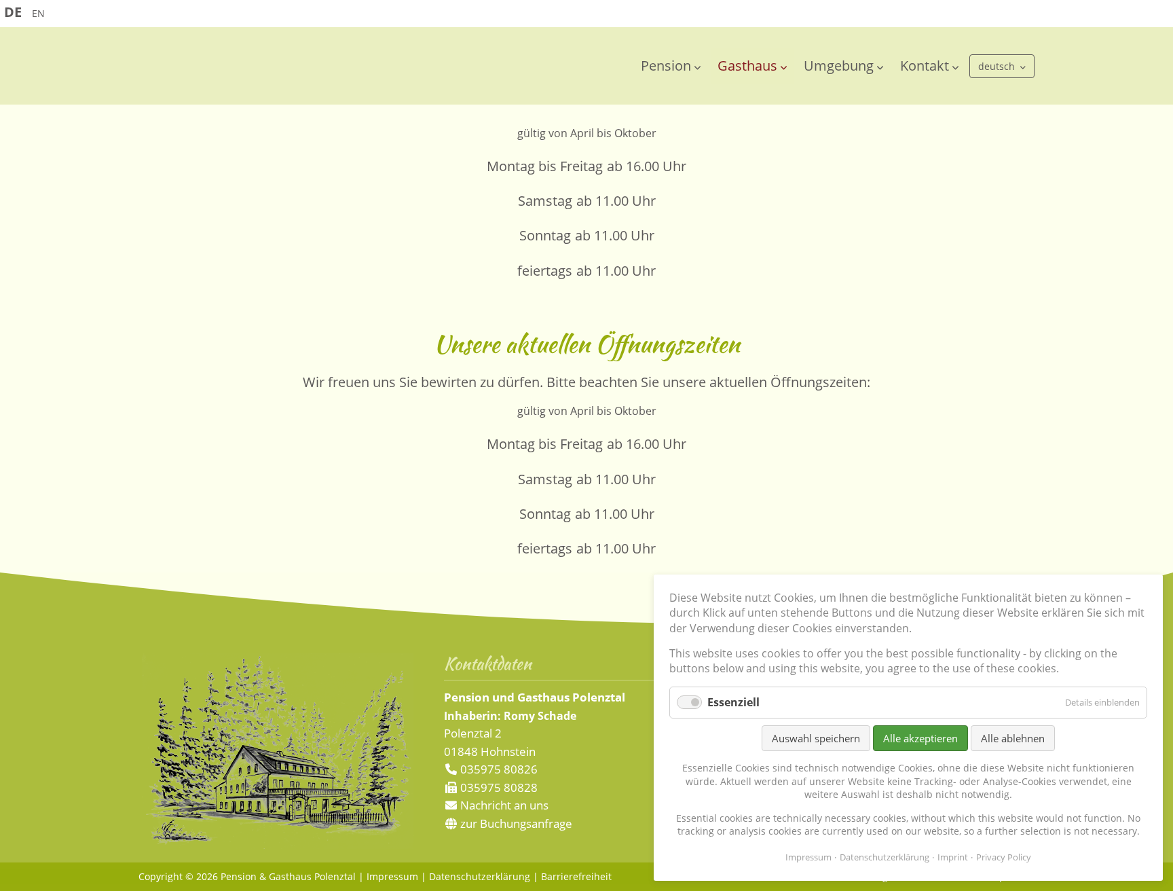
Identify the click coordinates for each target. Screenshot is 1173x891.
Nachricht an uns (504, 805)
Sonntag (545, 235)
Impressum (392, 876)
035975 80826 (498, 769)
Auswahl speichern (816, 738)
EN (38, 13)
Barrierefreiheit (576, 876)
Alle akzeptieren (920, 738)
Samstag (545, 201)
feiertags (544, 270)
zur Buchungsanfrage (515, 823)
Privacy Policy (1003, 857)
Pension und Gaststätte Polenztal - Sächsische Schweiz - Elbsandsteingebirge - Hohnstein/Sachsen (308, 70)
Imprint (952, 857)
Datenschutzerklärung (479, 876)
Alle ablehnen (1013, 738)
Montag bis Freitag (545, 166)
